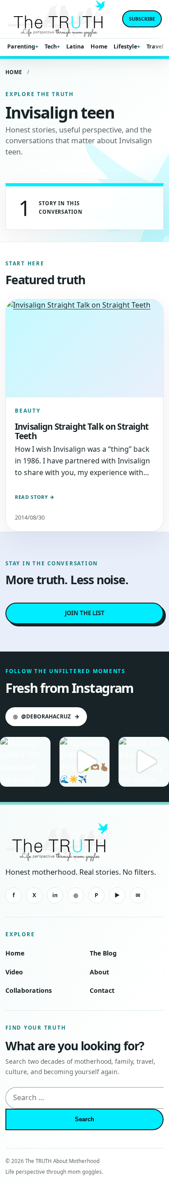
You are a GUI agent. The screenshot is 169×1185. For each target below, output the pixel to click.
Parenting (21, 46)
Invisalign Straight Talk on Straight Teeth (82, 431)
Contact (102, 990)
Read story (35, 496)
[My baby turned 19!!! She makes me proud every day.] (25, 762)
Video (14, 972)
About (99, 972)
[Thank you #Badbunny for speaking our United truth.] (144, 762)
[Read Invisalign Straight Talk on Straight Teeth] (84, 348)
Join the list (85, 613)
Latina (75, 46)
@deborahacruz (46, 716)
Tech (51, 46)
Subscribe (142, 18)
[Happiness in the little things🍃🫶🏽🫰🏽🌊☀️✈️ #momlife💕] (84, 762)
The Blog (103, 953)
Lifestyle (125, 46)
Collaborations (28, 990)
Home (99, 46)
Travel (155, 46)
